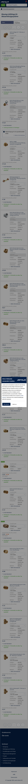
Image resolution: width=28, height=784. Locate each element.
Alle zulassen (6, 404)
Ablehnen (14, 404)
